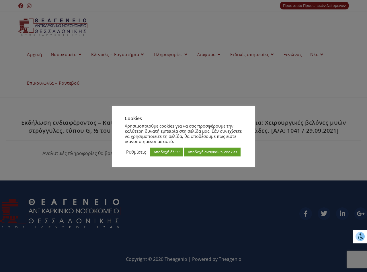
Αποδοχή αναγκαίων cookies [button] (212, 151)
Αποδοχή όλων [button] (166, 151)
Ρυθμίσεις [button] (136, 151)
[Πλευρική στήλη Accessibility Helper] (360, 236)
